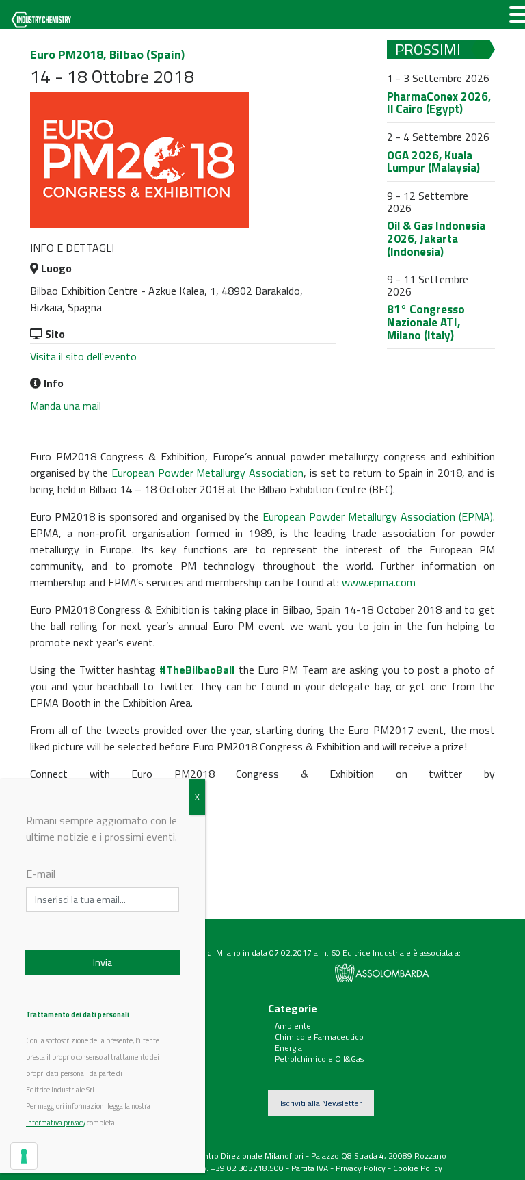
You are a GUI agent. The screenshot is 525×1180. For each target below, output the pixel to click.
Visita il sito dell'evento (83, 356)
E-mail (40, 873)
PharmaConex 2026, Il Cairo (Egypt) (439, 103)
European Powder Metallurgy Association (207, 472)
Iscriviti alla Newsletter (321, 1103)
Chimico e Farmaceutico (319, 1036)
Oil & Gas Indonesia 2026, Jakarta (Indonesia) (436, 238)
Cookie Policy (417, 1168)
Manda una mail (65, 405)
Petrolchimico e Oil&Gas (319, 1058)
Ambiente (293, 1025)
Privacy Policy (361, 1168)
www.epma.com (379, 582)
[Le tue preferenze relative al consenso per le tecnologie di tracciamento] (24, 1156)
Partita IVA (309, 1168)
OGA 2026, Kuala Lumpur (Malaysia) (433, 161)
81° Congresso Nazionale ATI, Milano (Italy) (426, 321)
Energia (288, 1047)
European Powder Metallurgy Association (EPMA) (377, 516)
